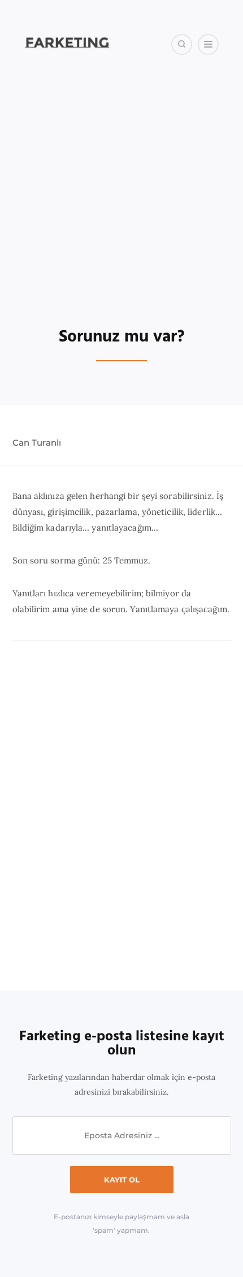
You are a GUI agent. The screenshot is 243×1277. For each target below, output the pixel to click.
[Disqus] (121, 816)
